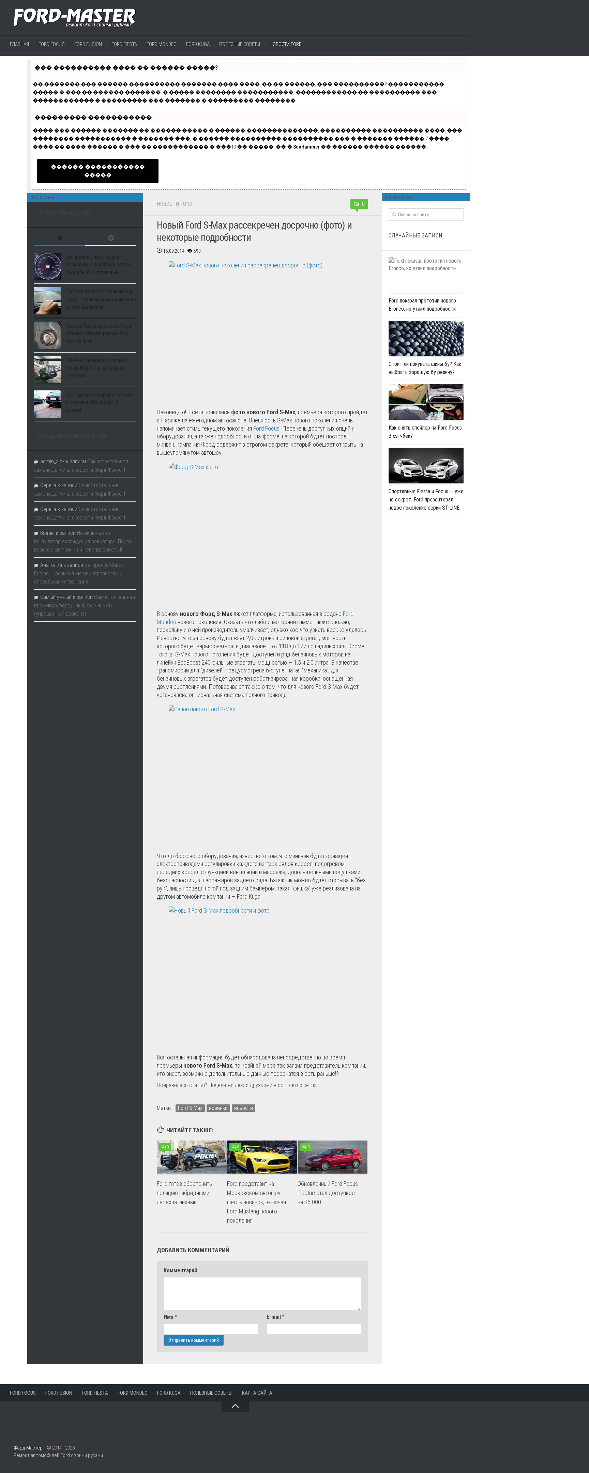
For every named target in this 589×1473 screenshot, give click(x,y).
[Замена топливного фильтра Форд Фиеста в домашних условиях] (47, 369)
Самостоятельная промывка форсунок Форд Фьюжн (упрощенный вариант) (84, 605)
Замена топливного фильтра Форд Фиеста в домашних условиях (97, 368)
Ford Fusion (88, 44)
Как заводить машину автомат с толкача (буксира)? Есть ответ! (100, 402)
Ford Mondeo (162, 44)
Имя (170, 1317)
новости (243, 1108)
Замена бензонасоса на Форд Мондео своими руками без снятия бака (99, 333)
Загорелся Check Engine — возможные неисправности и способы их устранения (98, 265)
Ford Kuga (198, 44)
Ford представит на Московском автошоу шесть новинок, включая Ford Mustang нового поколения (256, 1202)
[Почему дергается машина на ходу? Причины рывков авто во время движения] (47, 300)
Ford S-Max (190, 1108)
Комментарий (180, 1270)
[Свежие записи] (110, 238)
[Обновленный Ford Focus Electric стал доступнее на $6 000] (332, 1157)
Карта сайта (257, 1393)
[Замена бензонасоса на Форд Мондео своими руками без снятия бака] (47, 335)
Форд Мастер (28, 1448)
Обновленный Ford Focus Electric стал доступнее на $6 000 (328, 1193)
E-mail (276, 1317)
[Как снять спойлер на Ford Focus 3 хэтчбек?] (426, 402)
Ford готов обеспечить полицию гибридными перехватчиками (184, 1193)
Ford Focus (52, 44)
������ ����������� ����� (98, 171)
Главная (19, 44)
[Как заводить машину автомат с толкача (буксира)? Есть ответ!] (47, 404)
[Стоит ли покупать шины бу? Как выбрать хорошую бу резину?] (426, 338)
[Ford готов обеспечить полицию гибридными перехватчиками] (192, 1157)
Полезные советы (239, 44)
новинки (218, 1108)
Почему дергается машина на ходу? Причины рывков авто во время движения (101, 299)
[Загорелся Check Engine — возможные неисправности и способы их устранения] (47, 266)
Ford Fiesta (124, 44)
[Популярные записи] (59, 238)
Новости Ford (286, 44)
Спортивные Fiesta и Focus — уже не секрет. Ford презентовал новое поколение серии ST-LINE (426, 499)
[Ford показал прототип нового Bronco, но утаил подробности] (426, 275)
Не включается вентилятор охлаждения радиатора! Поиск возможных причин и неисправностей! (83, 541)
